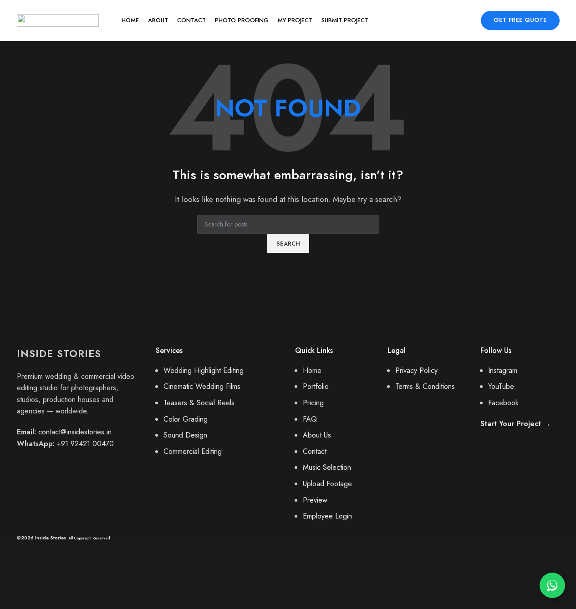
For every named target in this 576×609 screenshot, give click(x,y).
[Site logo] (58, 20)
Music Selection (327, 467)
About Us (317, 435)
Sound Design (185, 435)
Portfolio (316, 386)
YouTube (501, 386)
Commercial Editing (192, 451)
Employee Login (327, 516)
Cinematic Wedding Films (201, 386)
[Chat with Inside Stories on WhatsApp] (552, 585)
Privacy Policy (416, 370)
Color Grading (185, 419)
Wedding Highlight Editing (203, 370)
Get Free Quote (520, 19)
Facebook (503, 403)
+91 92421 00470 (85, 443)
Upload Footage (327, 483)
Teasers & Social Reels (198, 403)
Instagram (502, 370)
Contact (314, 451)
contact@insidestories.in (75, 432)
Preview (315, 500)
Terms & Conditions (425, 386)
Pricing (313, 403)
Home (312, 370)
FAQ (310, 419)
